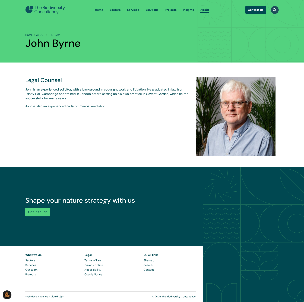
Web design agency (37, 296)
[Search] (275, 10)
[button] (7, 294)
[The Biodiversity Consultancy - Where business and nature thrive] (45, 10)
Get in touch (37, 212)
